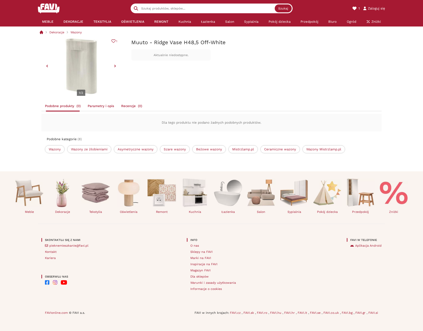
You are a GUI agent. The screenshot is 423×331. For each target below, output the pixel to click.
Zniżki (393, 212)
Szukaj (283, 8)
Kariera (50, 258)
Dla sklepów (199, 276)
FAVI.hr (290, 312)
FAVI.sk (249, 312)
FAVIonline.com (56, 312)
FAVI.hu (276, 312)
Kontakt (51, 251)
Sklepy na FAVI (201, 251)
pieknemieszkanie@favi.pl (68, 245)
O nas (194, 245)
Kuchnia (195, 212)
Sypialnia (294, 212)
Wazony (76, 32)
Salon (261, 212)
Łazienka (228, 212)
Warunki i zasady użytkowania (213, 282)
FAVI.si (373, 312)
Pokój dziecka (327, 212)
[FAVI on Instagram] (55, 282)
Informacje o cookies (206, 289)
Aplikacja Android (368, 245)
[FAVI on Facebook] (47, 282)
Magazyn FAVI (200, 270)
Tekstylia (95, 212)
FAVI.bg (348, 312)
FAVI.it (303, 312)
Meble (29, 212)
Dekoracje (56, 32)
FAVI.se (316, 312)
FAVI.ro (262, 312)
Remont (162, 212)
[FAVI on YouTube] (64, 282)
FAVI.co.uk (331, 312)
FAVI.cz (236, 312)
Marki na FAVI (200, 258)
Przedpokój (360, 212)
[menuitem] (47, 21)
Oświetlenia (128, 212)
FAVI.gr (361, 312)
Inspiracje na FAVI (203, 264)
